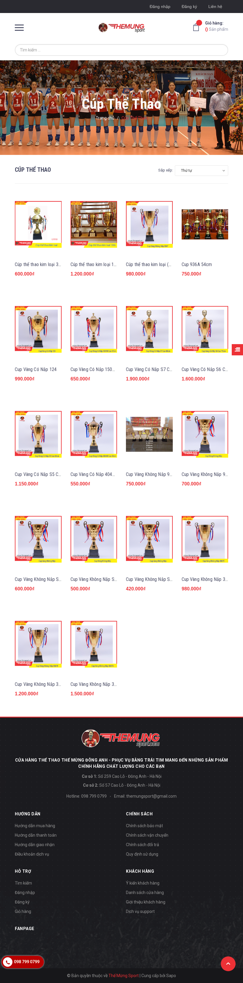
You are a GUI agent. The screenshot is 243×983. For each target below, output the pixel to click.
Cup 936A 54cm (197, 264)
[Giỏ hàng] (197, 27)
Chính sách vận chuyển (147, 835)
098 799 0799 (94, 796)
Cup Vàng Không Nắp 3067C (208, 579)
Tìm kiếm (23, 883)
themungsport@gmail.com (151, 796)
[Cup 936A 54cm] (205, 224)
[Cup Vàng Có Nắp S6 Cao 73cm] (205, 329)
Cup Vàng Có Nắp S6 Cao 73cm (212, 369)
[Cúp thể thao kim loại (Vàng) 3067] (149, 224)
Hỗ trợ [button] (23, 871)
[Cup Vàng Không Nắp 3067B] (38, 644)
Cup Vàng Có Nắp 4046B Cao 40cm (104, 474)
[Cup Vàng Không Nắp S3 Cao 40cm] (38, 539)
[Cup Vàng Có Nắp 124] (38, 329)
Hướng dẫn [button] (28, 814)
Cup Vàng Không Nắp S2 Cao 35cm (104, 579)
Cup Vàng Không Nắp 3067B (41, 684)
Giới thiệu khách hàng (145, 902)
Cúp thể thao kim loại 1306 (96, 264)
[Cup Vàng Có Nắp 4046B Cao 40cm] (94, 434)
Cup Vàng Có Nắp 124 (36, 369)
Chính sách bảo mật (144, 825)
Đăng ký (189, 6)
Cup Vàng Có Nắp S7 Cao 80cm (156, 369)
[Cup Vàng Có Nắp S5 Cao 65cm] (38, 434)
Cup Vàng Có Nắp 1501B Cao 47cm (104, 369)
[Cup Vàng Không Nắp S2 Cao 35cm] (94, 539)
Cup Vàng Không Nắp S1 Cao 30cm (159, 579)
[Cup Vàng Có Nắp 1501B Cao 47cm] (94, 329)
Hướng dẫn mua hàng (35, 825)
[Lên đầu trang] (228, 963)
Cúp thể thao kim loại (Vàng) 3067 (158, 264)
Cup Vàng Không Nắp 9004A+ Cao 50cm (164, 474)
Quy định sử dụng (142, 854)
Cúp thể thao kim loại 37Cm (41, 264)
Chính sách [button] (139, 814)
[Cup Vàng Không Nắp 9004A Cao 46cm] (205, 434)
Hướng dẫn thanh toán (36, 835)
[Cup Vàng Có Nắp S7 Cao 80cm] (149, 329)
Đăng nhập (160, 6)
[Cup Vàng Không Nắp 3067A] (94, 644)
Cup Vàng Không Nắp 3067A (97, 684)
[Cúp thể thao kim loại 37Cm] (38, 224)
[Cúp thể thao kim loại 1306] (94, 224)
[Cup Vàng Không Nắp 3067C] (205, 539)
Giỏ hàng (23, 911)
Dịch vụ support (140, 911)
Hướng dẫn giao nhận (35, 844)
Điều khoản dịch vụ (32, 854)
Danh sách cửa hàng (145, 892)
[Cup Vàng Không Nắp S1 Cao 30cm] (149, 539)
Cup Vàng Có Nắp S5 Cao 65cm (45, 474)
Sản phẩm (216, 26)
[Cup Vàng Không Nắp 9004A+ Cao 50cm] (149, 434)
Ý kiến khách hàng (142, 883)
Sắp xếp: (165, 170)
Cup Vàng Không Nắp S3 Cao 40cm (48, 579)
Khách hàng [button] (140, 871)
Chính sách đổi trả (142, 844)
